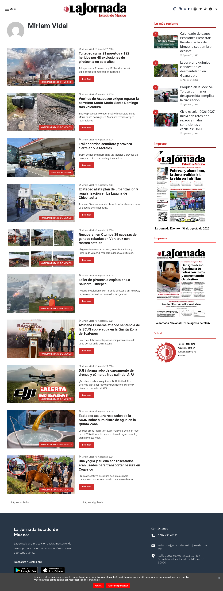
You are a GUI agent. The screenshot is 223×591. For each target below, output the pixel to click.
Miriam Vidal (88, 49)
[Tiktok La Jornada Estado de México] (205, 9)
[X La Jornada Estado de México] (185, 9)
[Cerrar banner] (219, 578)
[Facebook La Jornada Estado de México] (175, 9)
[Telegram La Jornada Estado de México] (200, 9)
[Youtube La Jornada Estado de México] (190, 9)
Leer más (86, 79)
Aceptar (98, 585)
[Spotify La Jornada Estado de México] (195, 9)
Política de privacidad (117, 585)
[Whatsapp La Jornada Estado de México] (211, 9)
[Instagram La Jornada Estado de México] (180, 9)
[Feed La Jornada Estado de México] (216, 9)
